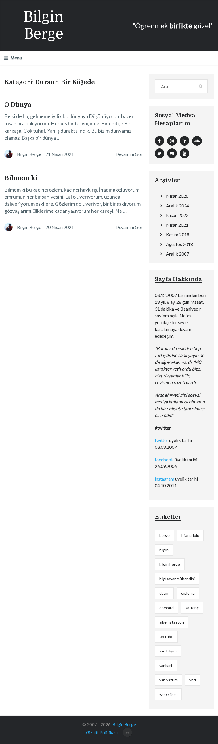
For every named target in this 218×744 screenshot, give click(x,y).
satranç (192, 607)
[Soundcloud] (197, 141)
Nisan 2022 (177, 215)
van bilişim (168, 651)
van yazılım (168, 679)
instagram (164, 478)
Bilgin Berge (44, 25)
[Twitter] (159, 153)
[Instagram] (172, 141)
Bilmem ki (20, 178)
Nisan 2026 (177, 196)
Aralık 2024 (177, 205)
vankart (166, 665)
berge (164, 535)
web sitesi (168, 694)
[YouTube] (184, 153)
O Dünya (17, 104)
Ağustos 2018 (179, 244)
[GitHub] (172, 153)
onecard (166, 607)
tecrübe (166, 636)
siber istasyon (171, 622)
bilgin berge (169, 564)
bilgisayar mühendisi (177, 578)
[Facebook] (159, 141)
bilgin (164, 549)
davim (164, 593)
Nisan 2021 (177, 225)
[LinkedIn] (184, 141)
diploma (188, 593)
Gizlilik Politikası (102, 732)
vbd (192, 679)
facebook (164, 459)
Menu (16, 58)
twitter (161, 440)
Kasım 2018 (177, 234)
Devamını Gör (129, 154)
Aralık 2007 (177, 253)
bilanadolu (190, 535)
